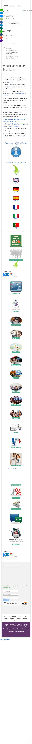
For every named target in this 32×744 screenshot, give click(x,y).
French (5, 126)
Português (16, 228)
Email (4, 596)
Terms (7, 620)
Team (25, 616)
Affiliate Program (16, 498)
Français (15, 210)
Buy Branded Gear (16, 465)
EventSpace (16, 405)
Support (25, 618)
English (14, 124)
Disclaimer (19, 620)
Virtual (12, 58)
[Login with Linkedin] (7, 274)
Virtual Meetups (11, 50)
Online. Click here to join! (12, 37)
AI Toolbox (16, 311)
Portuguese (15, 126)
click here (9, 82)
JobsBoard (16, 392)
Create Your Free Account (16, 260)
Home (5, 616)
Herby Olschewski (19, 631)
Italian (9, 126)
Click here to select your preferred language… (16, 163)
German (19, 124)
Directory (16, 338)
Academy (16, 418)
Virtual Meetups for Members (12, 52)
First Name (6, 589)
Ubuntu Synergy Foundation (21, 628)
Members (15, 56)
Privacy (13, 620)
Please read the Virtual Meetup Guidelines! (16, 144)
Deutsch (16, 192)
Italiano (16, 219)
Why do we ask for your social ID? (10, 276)
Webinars (16, 432)
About (19, 616)
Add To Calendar (13, 23)
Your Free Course (16, 447)
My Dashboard (16, 293)
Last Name (6, 593)
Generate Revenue (16, 509)
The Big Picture (16, 544)
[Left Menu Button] (1, 638)
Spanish (25, 124)
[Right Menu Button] (31, 641)
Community (16, 365)
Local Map (16, 352)
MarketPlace (16, 325)
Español (16, 201)
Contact (18, 618)
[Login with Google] (11, 274)
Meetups (8, 48)
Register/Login (12, 616)
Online (8, 58)
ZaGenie (12, 624)
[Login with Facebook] (4, 274)
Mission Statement (16, 485)
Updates (12, 618)
